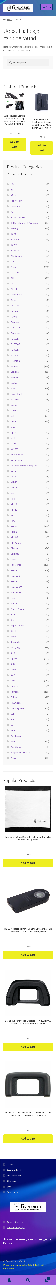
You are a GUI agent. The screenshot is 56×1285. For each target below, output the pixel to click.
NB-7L (14, 515)
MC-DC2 (14, 449)
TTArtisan (16, 702)
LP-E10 (14, 437)
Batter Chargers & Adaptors (24, 222)
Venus (13, 730)
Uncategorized (18, 708)
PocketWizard (17, 609)
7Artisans (15, 206)
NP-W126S (16, 542)
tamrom (15, 686)
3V (12, 189)
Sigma (14, 658)
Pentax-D (15, 575)
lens (13, 426)
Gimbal (14, 377)
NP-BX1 (14, 537)
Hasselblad (16, 393)
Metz (13, 476)
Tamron (15, 691)
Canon (14, 267)
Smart (14, 669)
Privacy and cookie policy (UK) (17, 1264)
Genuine (15, 371)
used (13, 719)
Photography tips (16, 1227)
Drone (14, 300)
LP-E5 (13, 443)
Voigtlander (16, 746)
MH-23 (14, 482)
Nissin (14, 531)
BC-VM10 (15, 239)
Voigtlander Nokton (20, 752)
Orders (10, 1164)
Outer (13, 559)
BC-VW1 (14, 244)
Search (28, 1280)
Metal (13, 471)
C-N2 (13, 261)
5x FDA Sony (16, 200)
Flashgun (15, 360)
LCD (13, 415)
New (13, 520)
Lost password (14, 1175)
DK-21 (14, 283)
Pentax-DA (16, 581)
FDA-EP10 (15, 327)
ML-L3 (14, 498)
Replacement (17, 625)
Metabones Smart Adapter (24, 465)
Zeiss (13, 757)
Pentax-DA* (16, 586)
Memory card (17, 454)
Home (9, 19)
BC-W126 (15, 250)
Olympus (15, 548)
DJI (12, 278)
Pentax (14, 570)
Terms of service (15, 1222)
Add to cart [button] (14, 144)
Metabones (16, 460)
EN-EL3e (15, 305)
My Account (9, 1280)
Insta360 (15, 399)
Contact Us (12, 1192)
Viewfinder (16, 735)
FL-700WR (15, 344)
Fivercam (15, 333)
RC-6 (13, 614)
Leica (13, 421)
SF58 (13, 653)
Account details (14, 1170)
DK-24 (14, 289)
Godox (14, 382)
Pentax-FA (16, 592)
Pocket (14, 603)
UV (12, 724)
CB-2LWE (15, 272)
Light (13, 432)
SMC (13, 675)
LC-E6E (14, 410)
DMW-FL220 (16, 294)
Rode (13, 636)
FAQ (9, 1186)
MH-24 (14, 487)
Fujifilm (14, 366)
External (15, 311)
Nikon (14, 526)
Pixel (13, 597)
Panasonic (16, 564)
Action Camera (18, 217)
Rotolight (16, 642)
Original (15, 553)
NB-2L (14, 509)
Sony (13, 680)
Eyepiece (15, 322)
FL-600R (15, 338)
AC (12, 211)
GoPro (14, 388)
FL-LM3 (14, 355)
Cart (43, 1278)
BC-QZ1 (14, 233)
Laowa (14, 404)
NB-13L (14, 504)
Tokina (14, 697)
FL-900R (15, 349)
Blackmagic (16, 256)
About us (11, 1181)
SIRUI (13, 664)
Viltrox (14, 741)
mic (12, 493)
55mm (14, 195)
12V (12, 184)
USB (13, 713)
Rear (13, 620)
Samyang (15, 647)
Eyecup (14, 316)
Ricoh (13, 631)
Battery (14, 228)
